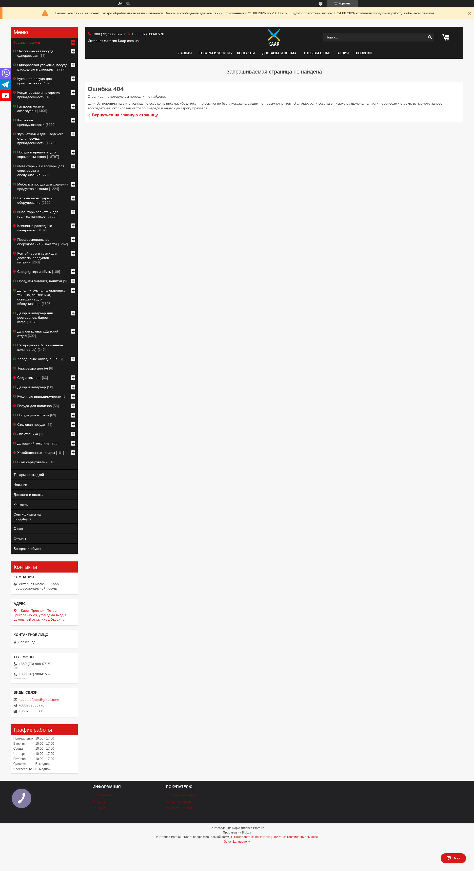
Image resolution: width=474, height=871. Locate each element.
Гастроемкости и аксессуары (30, 108)
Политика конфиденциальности (295, 837)
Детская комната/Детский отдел (37, 333)
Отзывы (20, 539)
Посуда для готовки (33, 415)
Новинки (20, 484)
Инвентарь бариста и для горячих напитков (38, 214)
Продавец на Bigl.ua (237, 832)
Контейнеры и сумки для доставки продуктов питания (37, 257)
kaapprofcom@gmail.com (39, 700)
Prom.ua (258, 828)
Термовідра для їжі (32, 368)
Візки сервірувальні (32, 462)
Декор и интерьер (31, 387)
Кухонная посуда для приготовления (34, 81)
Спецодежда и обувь (34, 272)
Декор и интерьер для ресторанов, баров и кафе (35, 317)
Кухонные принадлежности (30, 122)
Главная (184, 53)
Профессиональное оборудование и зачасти (37, 242)
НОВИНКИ (364, 53)
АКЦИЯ (343, 53)
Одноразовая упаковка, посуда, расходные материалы (43, 67)
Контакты (246, 53)
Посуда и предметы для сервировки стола (36, 154)
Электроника (27, 434)
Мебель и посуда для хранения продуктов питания (43, 186)
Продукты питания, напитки (39, 281)
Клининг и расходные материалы (34, 228)
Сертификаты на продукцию (27, 516)
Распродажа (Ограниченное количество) (40, 347)
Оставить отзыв (178, 801)
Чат (457, 858)
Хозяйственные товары (36, 453)
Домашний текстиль (33, 443)
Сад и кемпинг (29, 378)
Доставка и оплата (279, 53)
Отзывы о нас (317, 53)
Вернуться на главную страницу (125, 115)
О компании (102, 795)
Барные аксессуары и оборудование (35, 200)
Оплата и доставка (181, 795)
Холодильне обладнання (37, 359)
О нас (18, 529)
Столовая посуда (31, 424)
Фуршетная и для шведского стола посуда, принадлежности (40, 138)
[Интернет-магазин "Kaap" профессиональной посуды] (273, 37)
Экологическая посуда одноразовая (35, 53)
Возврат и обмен (27, 549)
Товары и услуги (214, 53)
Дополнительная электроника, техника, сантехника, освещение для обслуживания (41, 297)
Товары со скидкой (29, 475)
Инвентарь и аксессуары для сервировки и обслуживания (40, 170)
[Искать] (430, 37)
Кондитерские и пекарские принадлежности (38, 95)
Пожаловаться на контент (252, 837)
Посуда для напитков (34, 406)
